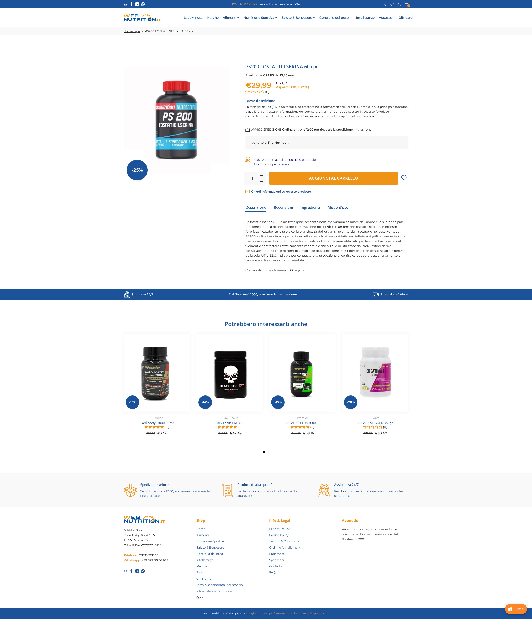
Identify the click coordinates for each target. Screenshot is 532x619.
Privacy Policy (279, 529)
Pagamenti (277, 554)
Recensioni (283, 207)
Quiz (199, 597)
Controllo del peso (209, 554)
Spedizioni (276, 560)
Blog (199, 572)
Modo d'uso (338, 207)
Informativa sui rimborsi (214, 591)
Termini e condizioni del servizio (219, 585)
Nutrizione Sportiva (210, 541)
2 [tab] (268, 452)
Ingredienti (310, 207)
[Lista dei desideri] (391, 4)
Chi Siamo (203, 579)
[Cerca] (384, 4)
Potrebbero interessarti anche (266, 324)
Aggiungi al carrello (333, 178)
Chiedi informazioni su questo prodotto (281, 191)
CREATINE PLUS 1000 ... (302, 423)
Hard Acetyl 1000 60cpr (157, 423)
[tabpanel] (157, 387)
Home (200, 529)
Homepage (132, 31)
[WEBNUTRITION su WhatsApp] (143, 4)
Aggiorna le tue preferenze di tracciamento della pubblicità (288, 613)
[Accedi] (399, 4)
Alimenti (202, 535)
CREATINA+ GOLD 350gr (375, 423)
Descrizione (255, 207)
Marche (201, 566)
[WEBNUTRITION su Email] (125, 4)
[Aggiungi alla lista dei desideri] (404, 178)
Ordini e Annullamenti (285, 547)
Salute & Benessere (210, 547)
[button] (255, 92)
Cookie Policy (279, 535)
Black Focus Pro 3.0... (229, 423)
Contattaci (276, 566)
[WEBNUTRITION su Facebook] (131, 4)
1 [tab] (264, 452)
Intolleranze (204, 560)
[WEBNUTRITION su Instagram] (137, 4)
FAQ (272, 572)
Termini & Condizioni (284, 541)
